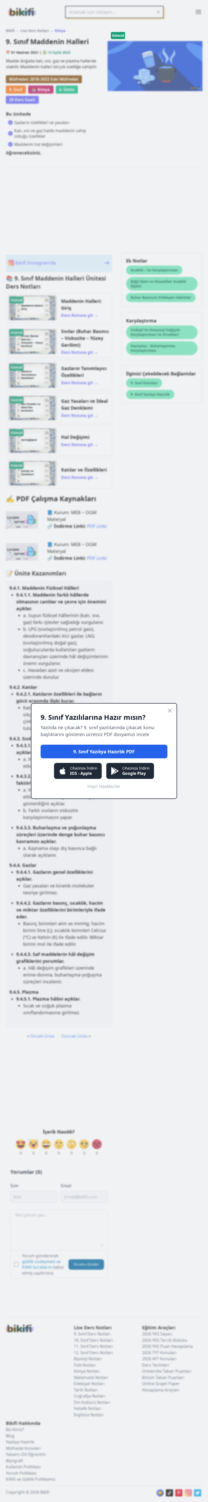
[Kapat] (169, 710)
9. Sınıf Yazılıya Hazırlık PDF (104, 751)
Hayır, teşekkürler (104, 786)
